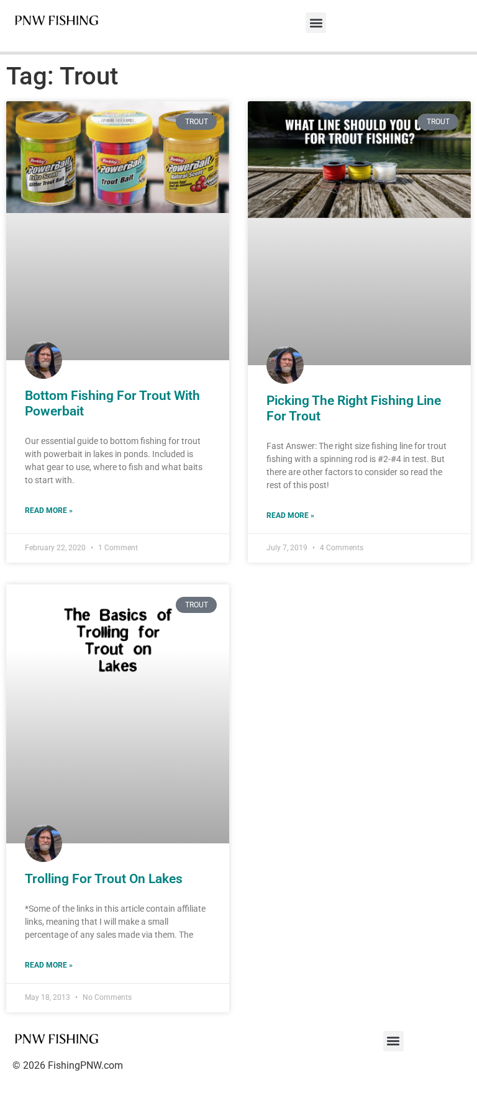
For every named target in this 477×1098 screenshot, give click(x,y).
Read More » (49, 510)
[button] (316, 22)
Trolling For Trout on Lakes (104, 878)
